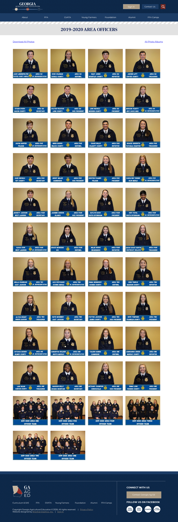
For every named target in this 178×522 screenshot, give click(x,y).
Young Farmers (89, 17)
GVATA (67, 17)
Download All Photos (23, 41)
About (25, 17)
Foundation (110, 17)
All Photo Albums (154, 41)
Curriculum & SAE (21, 503)
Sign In (60, 512)
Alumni (131, 17)
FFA (46, 17)
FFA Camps (153, 17)
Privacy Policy (86, 509)
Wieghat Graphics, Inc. (42, 512)
